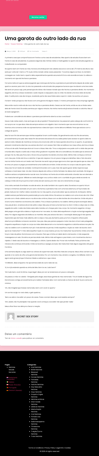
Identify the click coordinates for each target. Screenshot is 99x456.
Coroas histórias (37, 377)
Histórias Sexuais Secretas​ (12, 369)
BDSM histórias (36, 370)
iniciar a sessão (16, 338)
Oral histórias (36, 414)
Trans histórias (36, 436)
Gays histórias (36, 392)
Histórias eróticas (37, 399)
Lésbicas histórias (37, 407)
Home (7, 44)
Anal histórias (36, 367)
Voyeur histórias (17, 44)
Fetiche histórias (37, 384)
